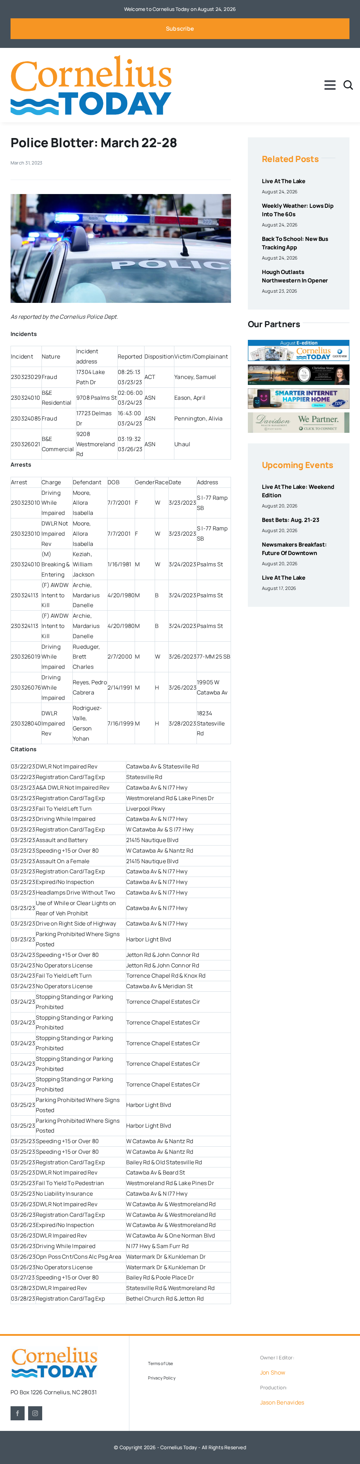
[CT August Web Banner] (298, 343)
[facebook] (18, 1413)
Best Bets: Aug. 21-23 (290, 520)
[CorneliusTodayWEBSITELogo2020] (54, 1349)
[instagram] (35, 1413)
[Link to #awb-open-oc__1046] (348, 85)
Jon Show (272, 1372)
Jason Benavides (282, 1402)
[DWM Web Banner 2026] (298, 415)
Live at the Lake (284, 181)
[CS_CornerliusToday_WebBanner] (298, 367)
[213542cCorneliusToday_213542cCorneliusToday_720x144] (298, 391)
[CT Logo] (91, 58)
